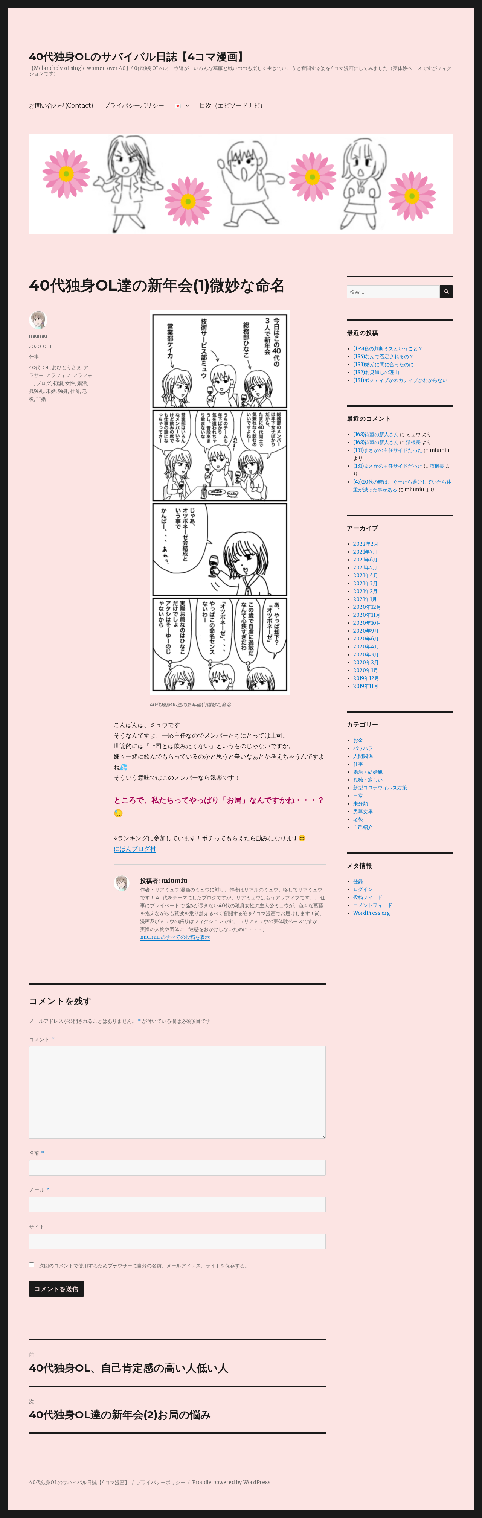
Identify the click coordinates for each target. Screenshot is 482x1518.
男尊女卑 (363, 811)
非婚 (41, 399)
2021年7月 (365, 552)
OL (46, 367)
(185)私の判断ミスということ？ (388, 348)
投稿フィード (368, 897)
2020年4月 (366, 646)
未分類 (360, 803)
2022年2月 (365, 544)
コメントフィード (372, 905)
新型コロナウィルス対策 (380, 788)
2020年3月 (366, 654)
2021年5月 (365, 567)
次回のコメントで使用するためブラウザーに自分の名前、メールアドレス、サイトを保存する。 (144, 1265)
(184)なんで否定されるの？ (383, 356)
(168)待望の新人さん (376, 434)
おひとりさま (66, 367)
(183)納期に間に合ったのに (383, 364)
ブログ (43, 383)
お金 (358, 740)
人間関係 (363, 756)
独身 (63, 391)
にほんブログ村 (135, 848)
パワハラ (363, 748)
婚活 (82, 383)
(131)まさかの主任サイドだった (388, 450)
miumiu (38, 336)
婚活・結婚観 (368, 772)
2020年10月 (367, 623)
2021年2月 (365, 591)
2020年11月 (366, 615)
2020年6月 (366, 639)
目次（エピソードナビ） (233, 105)
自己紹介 (363, 827)
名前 (36, 1153)
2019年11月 (365, 686)
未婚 (51, 391)
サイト (37, 1227)
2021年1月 (365, 599)
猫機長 (413, 442)
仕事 (34, 357)
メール (39, 1190)
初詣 (58, 383)
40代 (34, 367)
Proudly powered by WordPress (231, 1482)
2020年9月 (366, 631)
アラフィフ (58, 375)
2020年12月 (367, 607)
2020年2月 (366, 662)
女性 (70, 383)
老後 (358, 819)
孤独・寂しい (368, 780)
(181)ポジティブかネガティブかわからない (400, 380)
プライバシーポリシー (134, 105)
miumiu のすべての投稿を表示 (175, 937)
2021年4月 (365, 575)
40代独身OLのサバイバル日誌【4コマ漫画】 (138, 56)
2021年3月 (365, 583)
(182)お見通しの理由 (376, 372)
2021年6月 (365, 560)
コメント (42, 1039)
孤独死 (36, 391)
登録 (358, 881)
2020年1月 (365, 670)
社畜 (75, 391)
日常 (358, 795)
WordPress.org (371, 913)
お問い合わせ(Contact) (61, 105)
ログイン (363, 889)
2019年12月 (366, 678)
